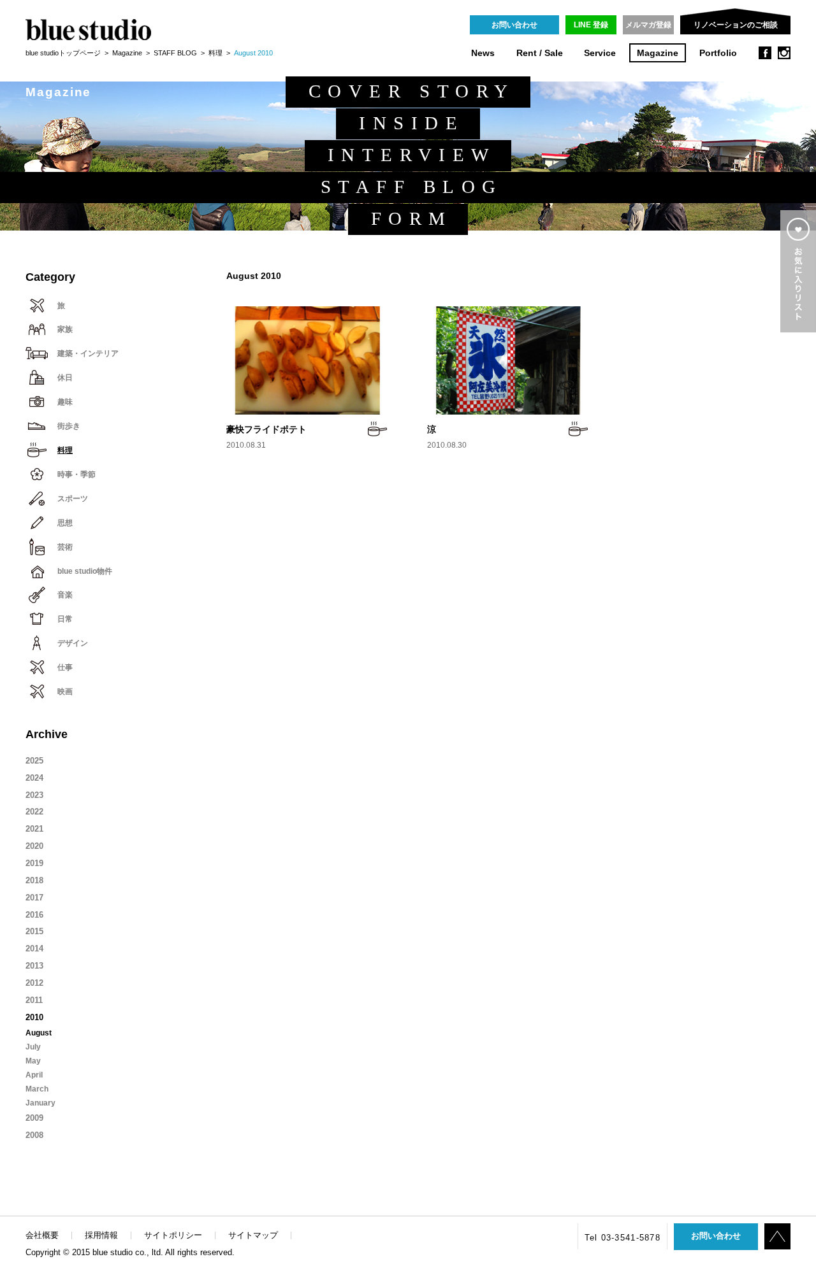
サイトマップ (253, 1235)
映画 (65, 691)
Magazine (657, 53)
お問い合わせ (514, 24)
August (39, 1032)
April (34, 1074)
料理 (215, 53)
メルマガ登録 (648, 24)
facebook (765, 52)
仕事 (65, 667)
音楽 (65, 594)
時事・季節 (76, 474)
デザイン (72, 643)
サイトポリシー (173, 1235)
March (37, 1088)
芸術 (65, 547)
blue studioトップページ (63, 53)
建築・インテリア (88, 353)
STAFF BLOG (175, 53)
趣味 (65, 401)
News (483, 53)
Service (600, 53)
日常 (65, 619)
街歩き (68, 426)
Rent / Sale (539, 53)
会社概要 (42, 1235)
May (33, 1060)
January (40, 1103)
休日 (65, 377)
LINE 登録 (591, 24)
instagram (784, 52)
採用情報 (101, 1235)
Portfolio (718, 53)
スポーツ (72, 498)
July (33, 1046)
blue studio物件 (84, 571)
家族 (65, 329)
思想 (65, 522)
